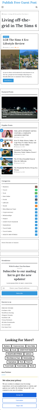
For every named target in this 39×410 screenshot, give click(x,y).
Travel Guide (7, 228)
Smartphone (7, 225)
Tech (4, 193)
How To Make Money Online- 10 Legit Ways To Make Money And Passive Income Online (25, 143)
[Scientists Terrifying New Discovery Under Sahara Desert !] (7, 153)
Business (6, 187)
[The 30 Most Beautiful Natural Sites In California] (7, 161)
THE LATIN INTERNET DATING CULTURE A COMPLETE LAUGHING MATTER (25, 133)
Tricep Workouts (7, 320)
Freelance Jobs (6, 310)
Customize (19, 400)
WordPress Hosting (8, 313)
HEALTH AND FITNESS (10, 234)
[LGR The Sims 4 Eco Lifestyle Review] (19, 60)
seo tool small (6, 324)
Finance (5, 218)
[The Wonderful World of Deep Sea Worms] (7, 170)
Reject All (19, 406)
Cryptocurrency (8, 212)
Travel (5, 190)
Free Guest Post (6, 327)
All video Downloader (8, 322)
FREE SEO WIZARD (7, 308)
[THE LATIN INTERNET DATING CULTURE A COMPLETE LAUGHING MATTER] (7, 133)
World (5, 206)
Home (5, 14)
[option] (19, 108)
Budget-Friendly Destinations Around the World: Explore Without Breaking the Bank (19, 114)
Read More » (8, 80)
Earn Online (6, 196)
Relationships (7, 215)
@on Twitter (6, 372)
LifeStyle (6, 37)
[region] (19, 393)
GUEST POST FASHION (10, 222)
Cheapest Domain (7, 315)
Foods (5, 199)
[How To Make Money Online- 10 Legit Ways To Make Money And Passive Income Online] (7, 143)
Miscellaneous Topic (9, 209)
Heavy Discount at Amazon (10, 242)
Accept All (19, 395)
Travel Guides (7, 231)
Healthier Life (6, 317)
